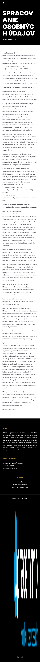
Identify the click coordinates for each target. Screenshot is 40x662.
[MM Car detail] (5, 3)
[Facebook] (18, 657)
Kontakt (20, 482)
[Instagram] (22, 657)
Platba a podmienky (20, 484)
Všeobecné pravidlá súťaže (20, 487)
